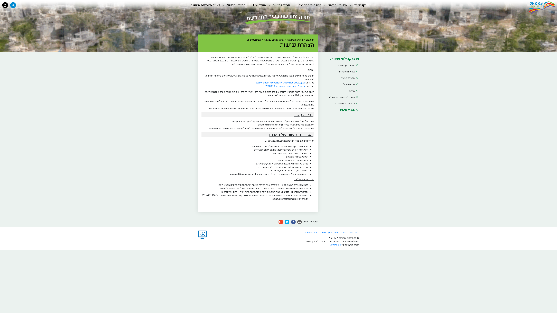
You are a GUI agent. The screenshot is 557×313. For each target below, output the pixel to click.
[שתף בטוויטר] (287, 222)
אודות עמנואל (337, 5)
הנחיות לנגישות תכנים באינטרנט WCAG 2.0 (285, 86)
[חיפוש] (13, 5)
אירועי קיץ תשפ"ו (346, 65)
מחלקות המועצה (309, 5)
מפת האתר (354, 232)
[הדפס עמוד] (299, 222)
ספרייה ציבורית (348, 78)
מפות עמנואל (236, 5)
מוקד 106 (259, 5)
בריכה (352, 91)
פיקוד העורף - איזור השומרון (318, 232)
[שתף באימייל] (281, 222)
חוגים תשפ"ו (348, 84)
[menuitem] (357, 5)
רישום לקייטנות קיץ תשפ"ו (342, 97)
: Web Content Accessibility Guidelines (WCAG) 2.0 (280, 82)
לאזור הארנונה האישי (205, 5)
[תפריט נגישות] (5, 5)
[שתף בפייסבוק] (293, 222)
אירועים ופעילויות (346, 71)
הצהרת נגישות (347, 110)
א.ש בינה (335, 245)
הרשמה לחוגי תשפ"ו (345, 103)
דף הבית (359, 5)
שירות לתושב (282, 5)
